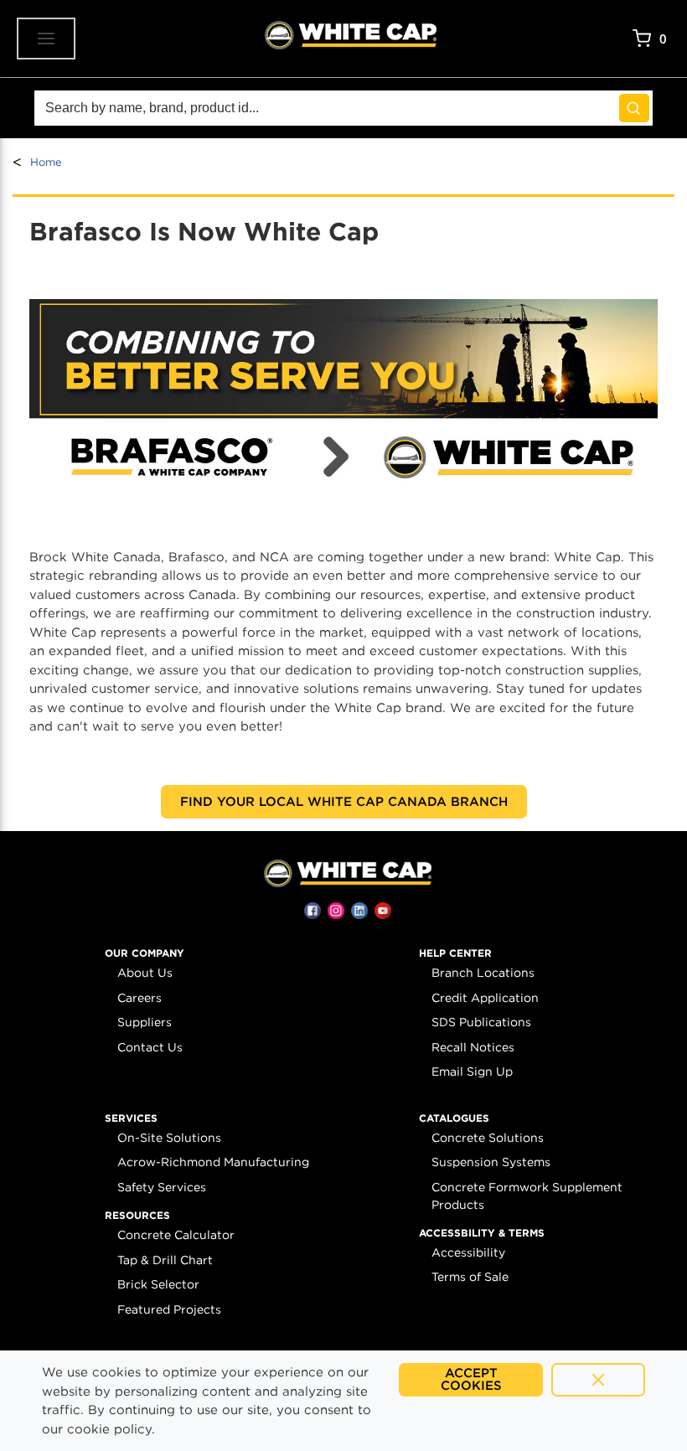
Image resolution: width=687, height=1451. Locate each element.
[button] (144, 953)
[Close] (598, 1380)
